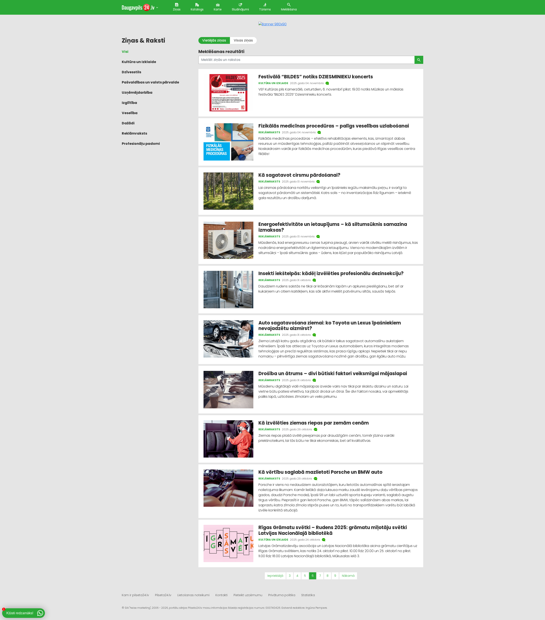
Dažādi (128, 123)
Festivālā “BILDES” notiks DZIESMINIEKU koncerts (315, 76)
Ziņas (177, 9)
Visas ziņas (243, 40)
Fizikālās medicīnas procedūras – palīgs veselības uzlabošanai (333, 126)
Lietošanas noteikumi (193, 595)
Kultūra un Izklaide (139, 61)
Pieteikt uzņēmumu (248, 595)
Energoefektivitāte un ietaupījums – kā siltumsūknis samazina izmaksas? (332, 227)
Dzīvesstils (131, 72)
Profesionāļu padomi (141, 143)
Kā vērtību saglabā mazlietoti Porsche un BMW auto (320, 472)
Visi (125, 51)
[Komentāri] (328, 83)
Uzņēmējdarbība (137, 92)
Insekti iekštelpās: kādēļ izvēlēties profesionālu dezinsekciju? (331, 273)
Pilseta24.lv (163, 595)
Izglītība (129, 102)
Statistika (308, 595)
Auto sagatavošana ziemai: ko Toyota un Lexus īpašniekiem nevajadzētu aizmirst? (329, 326)
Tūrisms (265, 9)
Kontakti (221, 595)
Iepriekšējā (275, 576)
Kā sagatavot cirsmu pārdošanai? (299, 175)
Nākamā (348, 576)
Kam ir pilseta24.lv (135, 595)
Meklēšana (289, 9)
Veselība (130, 113)
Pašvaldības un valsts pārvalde (150, 82)
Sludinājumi (240, 9)
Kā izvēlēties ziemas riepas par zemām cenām (313, 423)
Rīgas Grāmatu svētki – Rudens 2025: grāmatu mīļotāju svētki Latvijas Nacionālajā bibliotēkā (332, 530)
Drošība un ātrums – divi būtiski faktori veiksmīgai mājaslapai (333, 373)
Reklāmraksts (134, 133)
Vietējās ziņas (214, 40)
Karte (218, 9)
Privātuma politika (281, 595)
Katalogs (197, 9)
